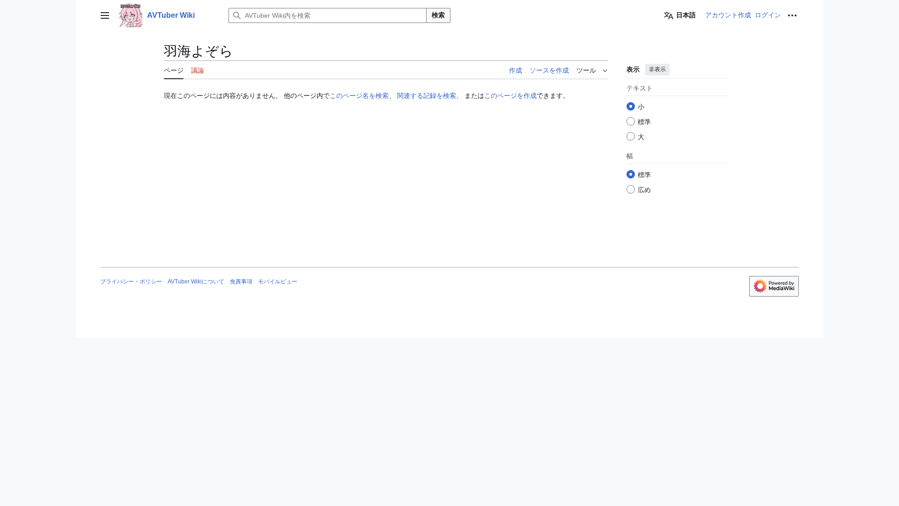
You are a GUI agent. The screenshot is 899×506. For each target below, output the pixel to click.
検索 (438, 15)
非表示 (657, 69)
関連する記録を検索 (426, 95)
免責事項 (241, 281)
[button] (104, 15)
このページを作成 (510, 95)
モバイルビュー (277, 281)
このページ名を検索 (359, 95)
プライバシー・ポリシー (131, 281)
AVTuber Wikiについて (196, 281)
